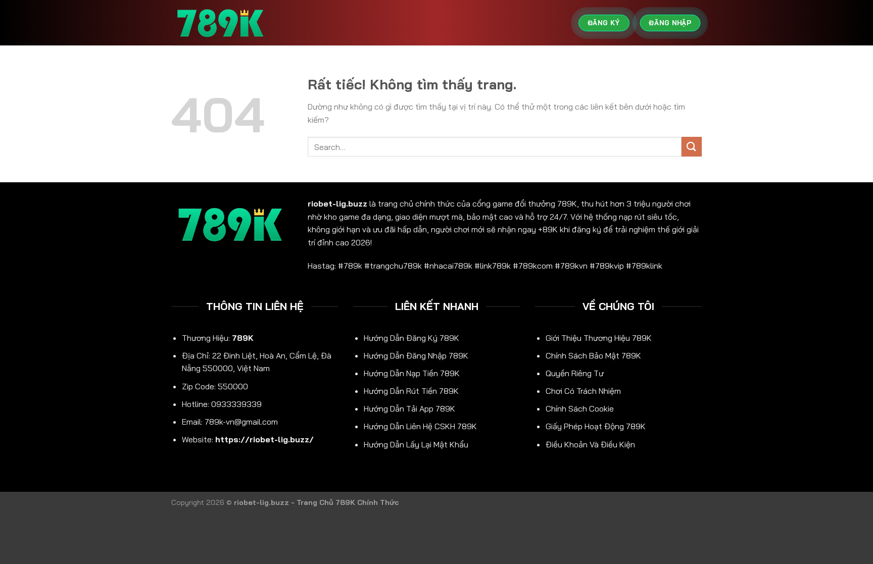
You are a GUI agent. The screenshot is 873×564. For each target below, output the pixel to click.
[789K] (221, 23)
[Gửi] (692, 147)
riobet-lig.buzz (337, 203)
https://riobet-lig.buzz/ (264, 439)
